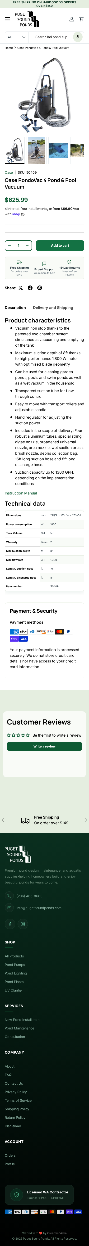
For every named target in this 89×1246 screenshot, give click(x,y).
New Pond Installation (22, 1020)
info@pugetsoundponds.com (39, 908)
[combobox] (44, 37)
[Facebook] (10, 924)
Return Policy (15, 1117)
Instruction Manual (21, 493)
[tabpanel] (44, 456)
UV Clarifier (14, 990)
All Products (14, 956)
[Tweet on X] (20, 288)
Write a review (44, 746)
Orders (10, 1155)
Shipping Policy (17, 1109)
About (9, 1066)
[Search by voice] (78, 37)
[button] (82, 19)
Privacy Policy (16, 1092)
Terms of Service (18, 1100)
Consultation (15, 1037)
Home (9, 48)
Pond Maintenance (19, 1028)
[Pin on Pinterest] (39, 288)
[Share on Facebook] (30, 288)
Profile (10, 1164)
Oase (9, 172)
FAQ (8, 1075)
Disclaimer (13, 1126)
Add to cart (60, 245)
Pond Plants (14, 982)
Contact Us (14, 1083)
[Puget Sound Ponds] (44, 854)
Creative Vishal (57, 1233)
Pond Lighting (16, 973)
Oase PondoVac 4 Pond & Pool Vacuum (43, 48)
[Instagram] (23, 924)
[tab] (15, 307)
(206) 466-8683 (29, 896)
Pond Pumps (15, 965)
